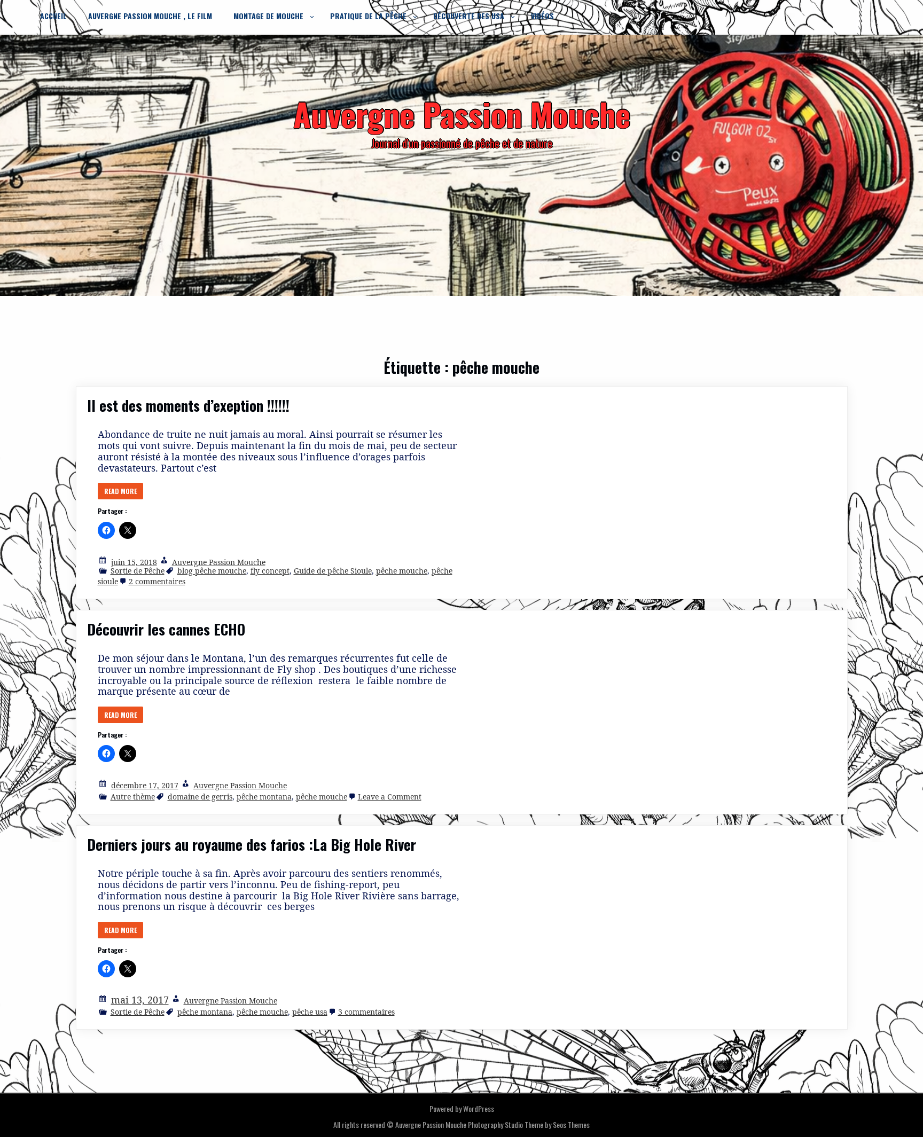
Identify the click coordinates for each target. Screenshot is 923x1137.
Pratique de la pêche (368, 15)
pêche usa (309, 1012)
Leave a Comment (389, 796)
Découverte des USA (468, 15)
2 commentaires (157, 581)
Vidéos (542, 15)
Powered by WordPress (461, 1108)
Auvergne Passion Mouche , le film (150, 15)
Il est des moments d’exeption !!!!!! (188, 405)
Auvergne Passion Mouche (218, 562)
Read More (120, 491)
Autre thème (133, 796)
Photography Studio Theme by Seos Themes (529, 1124)
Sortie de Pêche (138, 571)
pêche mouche (401, 571)
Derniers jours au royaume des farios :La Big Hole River (251, 844)
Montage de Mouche (268, 15)
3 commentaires (366, 1012)
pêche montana (264, 796)
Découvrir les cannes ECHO (166, 629)
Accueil (53, 15)
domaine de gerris (200, 796)
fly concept (270, 571)
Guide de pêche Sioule (333, 571)
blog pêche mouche (211, 571)
